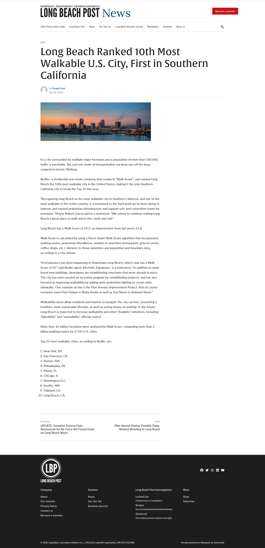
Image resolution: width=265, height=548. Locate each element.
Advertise (167, 26)
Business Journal (98, 506)
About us (180, 26)
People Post (58, 88)
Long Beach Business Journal (129, 26)
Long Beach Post (77, 26)
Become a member (225, 11)
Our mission (47, 501)
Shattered (154, 516)
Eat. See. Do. (105, 26)
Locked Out (149, 498)
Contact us (46, 510)
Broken (154, 507)
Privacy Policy (48, 506)
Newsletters (152, 26)
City (42, 42)
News (92, 26)
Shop (186, 496)
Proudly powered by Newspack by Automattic (203, 542)
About (44, 496)
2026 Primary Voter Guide (52, 26)
